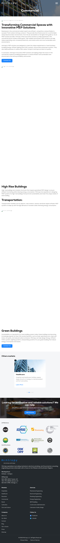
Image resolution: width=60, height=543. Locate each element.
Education (4, 496)
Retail (3, 502)
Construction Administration (37, 504)
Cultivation (4, 504)
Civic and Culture (6, 507)
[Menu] (56, 3)
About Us (4, 515)
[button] (20, 385)
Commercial (5, 499)
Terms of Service (35, 540)
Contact (4, 521)
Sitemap (4, 532)
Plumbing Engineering (35, 496)
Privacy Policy (24, 540)
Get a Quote (5, 526)
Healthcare (5, 493)
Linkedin (34, 518)
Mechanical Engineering (36, 491)
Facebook (34, 515)
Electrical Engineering (35, 493)
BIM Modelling (33, 502)
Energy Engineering (35, 499)
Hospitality (4, 491)
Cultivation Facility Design (37, 507)
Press (3, 529)
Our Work (4, 518)
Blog (3, 524)
